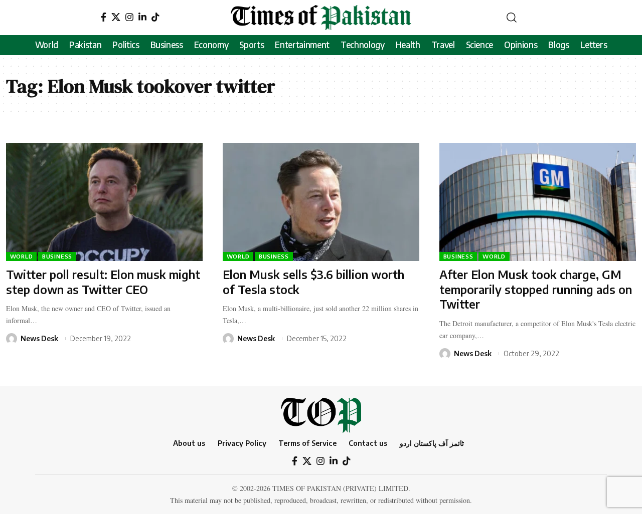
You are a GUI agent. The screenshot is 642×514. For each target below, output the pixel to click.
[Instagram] (129, 17)
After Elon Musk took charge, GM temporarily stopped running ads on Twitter (535, 289)
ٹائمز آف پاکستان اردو (432, 442)
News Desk (39, 338)
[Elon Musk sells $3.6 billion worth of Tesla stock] (321, 202)
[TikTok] (155, 17)
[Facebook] (103, 17)
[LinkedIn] (142, 17)
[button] (512, 17)
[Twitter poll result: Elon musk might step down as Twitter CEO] (104, 202)
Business (57, 256)
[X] (116, 17)
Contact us (368, 442)
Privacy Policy (242, 442)
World (21, 256)
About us (189, 442)
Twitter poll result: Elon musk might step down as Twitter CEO (103, 282)
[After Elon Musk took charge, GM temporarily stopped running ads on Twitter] (537, 202)
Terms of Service (307, 442)
